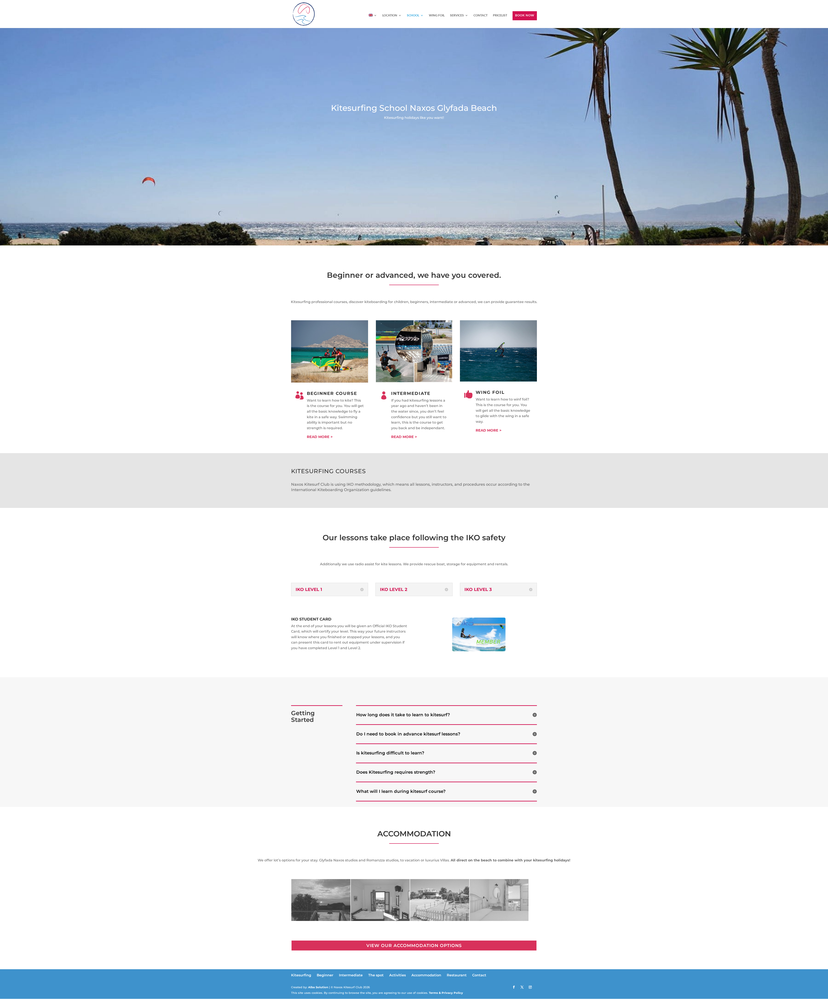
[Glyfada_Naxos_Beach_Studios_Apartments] (439, 920)
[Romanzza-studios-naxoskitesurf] (380, 920)
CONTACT (481, 15)
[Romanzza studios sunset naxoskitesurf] (320, 920)
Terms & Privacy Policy (445, 992)
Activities (397, 975)
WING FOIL (437, 15)
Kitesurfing (301, 975)
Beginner (325, 975)
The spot (376, 975)
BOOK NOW (524, 15)
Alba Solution (318, 987)
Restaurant (457, 975)
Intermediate (351, 975)
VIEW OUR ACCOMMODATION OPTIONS (414, 945)
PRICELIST (500, 15)
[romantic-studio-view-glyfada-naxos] (499, 920)
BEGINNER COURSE (332, 393)
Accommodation (426, 975)
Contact (479, 975)
